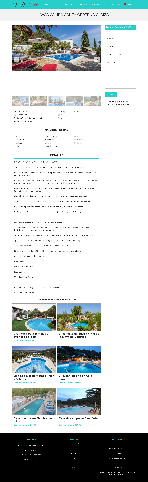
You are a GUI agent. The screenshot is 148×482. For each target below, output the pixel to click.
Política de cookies (116, 453)
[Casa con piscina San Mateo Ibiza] (34, 401)
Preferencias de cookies (116, 458)
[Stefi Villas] (25, 4)
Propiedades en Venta (74, 444)
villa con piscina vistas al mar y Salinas (34, 377)
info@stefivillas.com (31, 450)
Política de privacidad (116, 448)
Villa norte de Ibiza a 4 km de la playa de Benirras (79, 335)
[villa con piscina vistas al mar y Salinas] (34, 359)
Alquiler (74, 463)
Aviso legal (116, 444)
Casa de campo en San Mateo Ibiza (79, 420)
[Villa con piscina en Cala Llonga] (79, 359)
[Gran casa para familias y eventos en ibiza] (34, 317)
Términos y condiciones (118, 104)
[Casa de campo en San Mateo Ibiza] (79, 401)
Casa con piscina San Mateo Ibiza (33, 420)
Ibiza (74, 458)
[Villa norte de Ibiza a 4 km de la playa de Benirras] (79, 317)
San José (74, 448)
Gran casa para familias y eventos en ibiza (31, 335)
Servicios (74, 467)
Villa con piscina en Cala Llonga (75, 377)
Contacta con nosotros (24, 293)
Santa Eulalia (73, 453)
